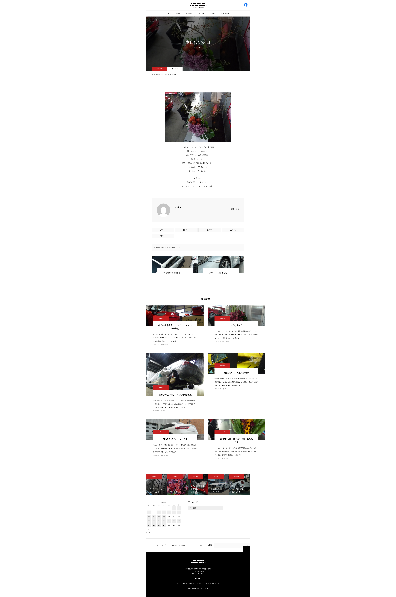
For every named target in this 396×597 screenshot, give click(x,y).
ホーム (169, 13)
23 (179, 521)
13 (164, 516)
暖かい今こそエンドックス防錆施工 (175, 395)
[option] (156, 484)
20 (164, 521)
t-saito (177, 207)
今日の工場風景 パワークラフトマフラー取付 (175, 327)
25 (154, 525)
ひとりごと (177, 247)
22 (174, 521)
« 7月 (148, 532)
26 (159, 525)
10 (149, 516)
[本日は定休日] (175, 264)
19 (159, 521)
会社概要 (189, 13)
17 (149, 521)
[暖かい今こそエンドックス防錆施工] (175, 374)
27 (164, 525)
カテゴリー (200, 13)
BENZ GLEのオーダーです (175, 439)
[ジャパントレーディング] (198, 5)
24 (149, 525)
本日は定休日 (236, 325)
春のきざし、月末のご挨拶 (236, 373)
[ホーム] (152, 74)
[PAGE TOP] (246, 549)
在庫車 (178, 13)
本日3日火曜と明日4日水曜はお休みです (236, 440)
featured (159, 69)
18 (154, 521)
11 (153, 516)
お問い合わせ (225, 13)
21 (169, 521)
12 (159, 516)
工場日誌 (212, 13)
